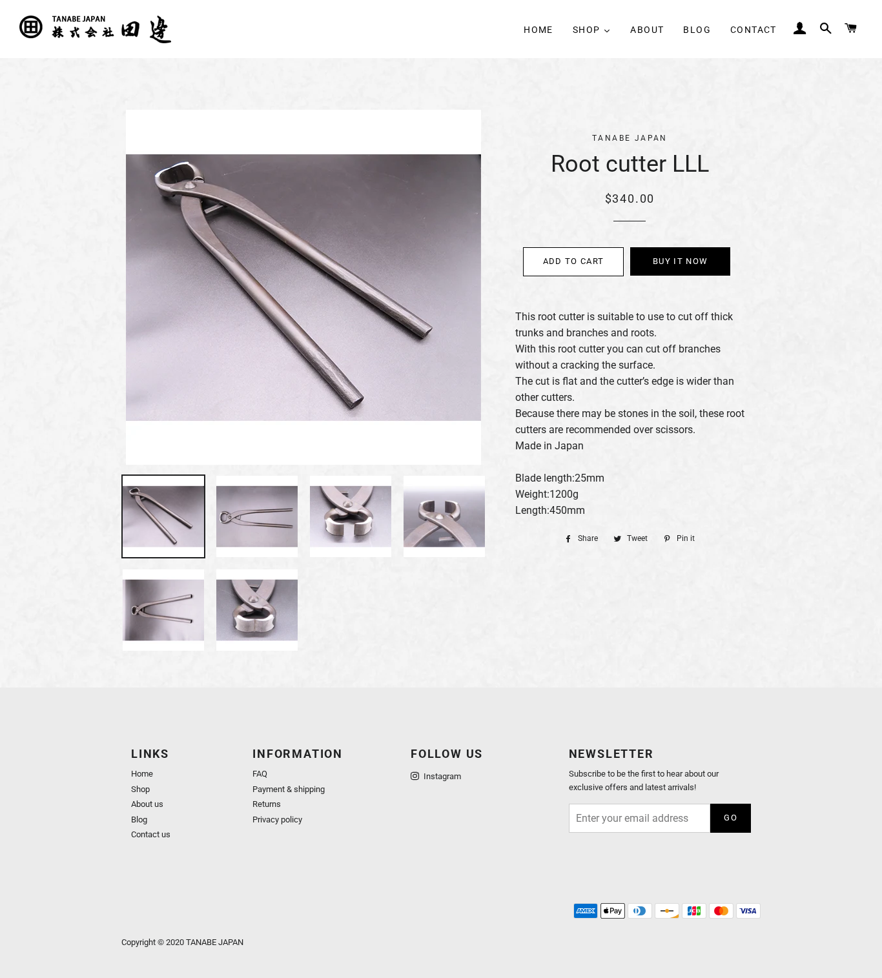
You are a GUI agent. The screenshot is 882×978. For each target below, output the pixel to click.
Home (142, 774)
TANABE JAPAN (214, 942)
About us (147, 804)
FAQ (259, 774)
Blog (139, 819)
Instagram (441, 776)
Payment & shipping (288, 789)
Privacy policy (277, 819)
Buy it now (680, 261)
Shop (140, 789)
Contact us (150, 834)
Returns (266, 804)
